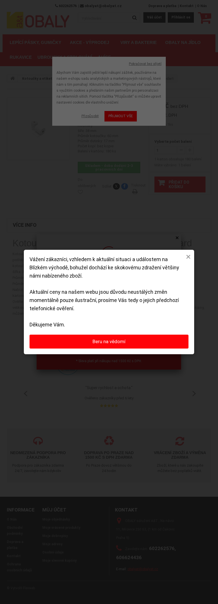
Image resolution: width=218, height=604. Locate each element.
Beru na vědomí (109, 341)
